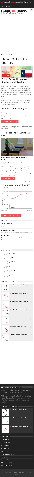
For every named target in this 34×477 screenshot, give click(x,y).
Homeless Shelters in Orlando (18, 310)
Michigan (4, 445)
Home (2, 54)
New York (4, 440)
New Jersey (5, 463)
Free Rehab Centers (7, 236)
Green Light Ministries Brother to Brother (14, 158)
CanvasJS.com (29, 210)
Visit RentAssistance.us (10, 121)
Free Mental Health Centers (9, 243)
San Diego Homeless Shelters (18, 326)
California (4, 442)
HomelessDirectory (14, 11)
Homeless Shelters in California (19, 301)
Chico (11, 54)
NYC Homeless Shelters (17, 318)
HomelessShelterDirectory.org (19, 472)
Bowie (12, 275)
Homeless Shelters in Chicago (18, 285)
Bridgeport (14, 253)
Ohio (3, 451)
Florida (4, 448)
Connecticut (5, 466)
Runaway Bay (14, 261)
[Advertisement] (17, 34)
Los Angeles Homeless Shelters (19, 334)
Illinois (4, 460)
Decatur (13, 270)
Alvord (12, 257)
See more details (9, 178)
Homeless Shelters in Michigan (19, 293)
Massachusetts (6, 454)
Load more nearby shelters (11, 215)
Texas (7, 54)
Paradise (13, 266)
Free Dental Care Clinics (8, 230)
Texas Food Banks (6, 223)
